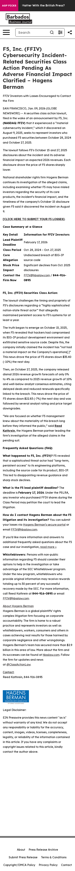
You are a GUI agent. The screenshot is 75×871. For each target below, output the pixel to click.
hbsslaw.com (51, 654)
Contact (66, 865)
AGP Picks (9, 5)
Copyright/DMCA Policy (19, 865)
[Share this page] (69, 32)
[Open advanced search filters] (60, 32)
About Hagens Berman (18, 606)
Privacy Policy (48, 865)
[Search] (52, 32)
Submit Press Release (23, 857)
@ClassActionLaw (18, 664)
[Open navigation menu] (6, 32)
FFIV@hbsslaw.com (37, 275)
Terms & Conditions (53, 857)
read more (47, 547)
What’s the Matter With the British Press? (35, 5)
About (21, 849)
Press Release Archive (43, 849)
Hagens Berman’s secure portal (44, 524)
